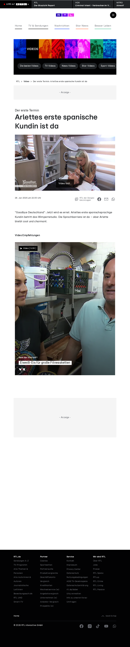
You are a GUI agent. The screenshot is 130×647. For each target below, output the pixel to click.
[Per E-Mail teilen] (106, 199)
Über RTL (97, 561)
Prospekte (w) (47, 606)
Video (26, 82)
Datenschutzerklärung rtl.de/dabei (77, 587)
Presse (96, 569)
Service (70, 557)
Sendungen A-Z (21, 561)
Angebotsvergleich (49, 594)
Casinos (44, 561)
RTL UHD (18, 598)
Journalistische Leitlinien (21, 587)
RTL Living (98, 585)
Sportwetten (46, 565)
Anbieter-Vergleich (49, 602)
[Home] (65, 15)
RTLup (96, 577)
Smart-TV (18, 602)
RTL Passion (99, 590)
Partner (44, 557)
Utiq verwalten (74, 594)
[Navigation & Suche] (113, 15)
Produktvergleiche (49, 573)
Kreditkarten (46, 585)
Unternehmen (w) (48, 598)
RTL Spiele (98, 573)
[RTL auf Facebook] (81, 626)
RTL (18, 82)
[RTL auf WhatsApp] (114, 626)
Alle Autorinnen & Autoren (22, 579)
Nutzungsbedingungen (77, 577)
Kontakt (70, 561)
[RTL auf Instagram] (90, 626)
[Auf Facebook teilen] (99, 199)
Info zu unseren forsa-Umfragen (77, 600)
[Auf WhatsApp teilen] (113, 199)
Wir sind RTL (99, 557)
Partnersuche (46, 569)
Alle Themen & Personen (21, 571)
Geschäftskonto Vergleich (47, 579)
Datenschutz (73, 573)
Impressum (72, 565)
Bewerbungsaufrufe (23, 594)
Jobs (95, 565)
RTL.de (17, 557)
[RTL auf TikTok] (98, 626)
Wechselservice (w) (49, 590)
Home (16, 616)
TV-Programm (20, 565)
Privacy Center (74, 569)
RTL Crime (98, 581)
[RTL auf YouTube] (106, 626)
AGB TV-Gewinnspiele (77, 581)
